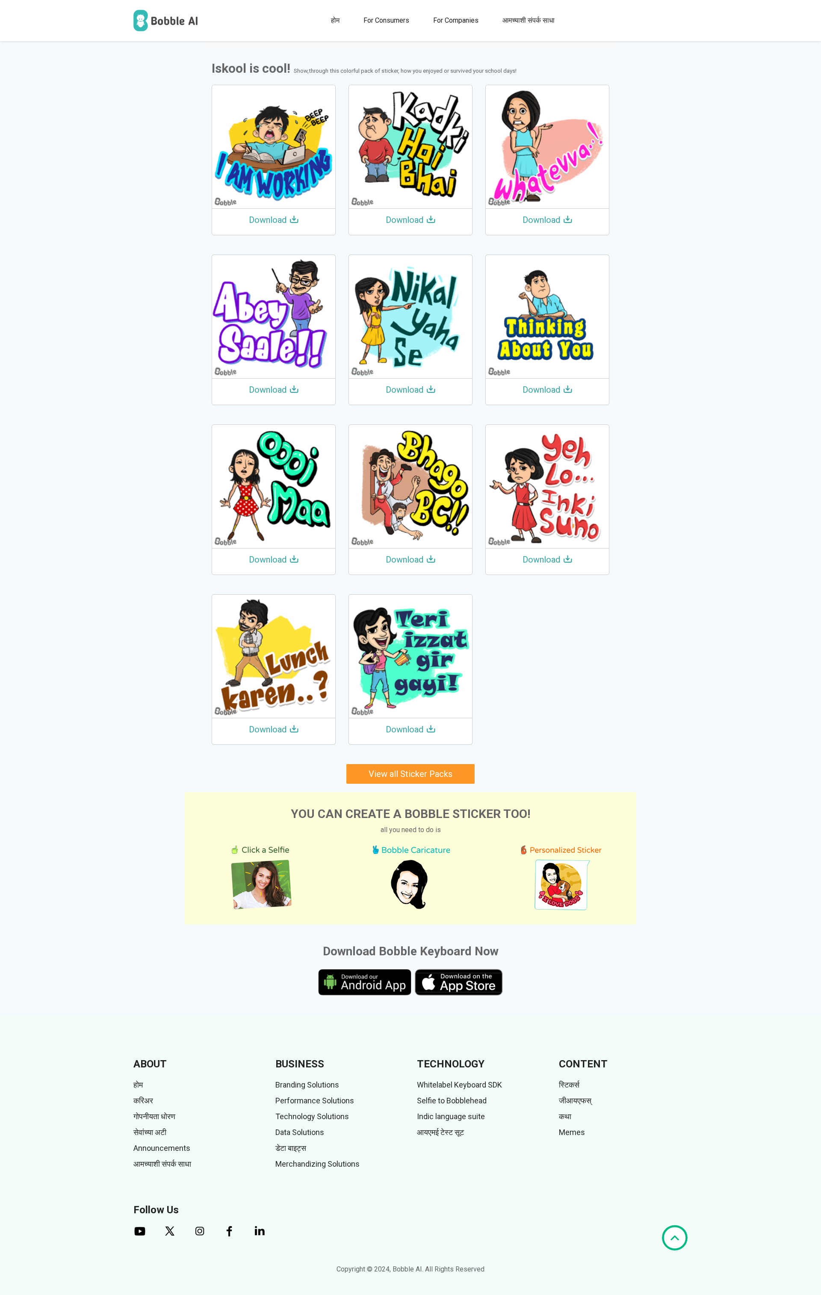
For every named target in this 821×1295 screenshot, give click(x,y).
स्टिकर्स (569, 1084)
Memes (572, 1132)
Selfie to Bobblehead (452, 1100)
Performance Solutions (314, 1100)
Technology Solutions (312, 1116)
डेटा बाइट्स (290, 1148)
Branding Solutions (307, 1084)
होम (335, 20)
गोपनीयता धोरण (154, 1116)
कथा (565, 1116)
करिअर (143, 1100)
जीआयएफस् (575, 1100)
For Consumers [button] (386, 20)
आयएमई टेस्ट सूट (440, 1132)
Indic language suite (451, 1116)
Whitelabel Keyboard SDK (459, 1084)
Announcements (161, 1148)
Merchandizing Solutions (317, 1163)
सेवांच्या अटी (149, 1132)
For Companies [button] (455, 20)
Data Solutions (299, 1132)
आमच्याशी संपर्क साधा (528, 20)
